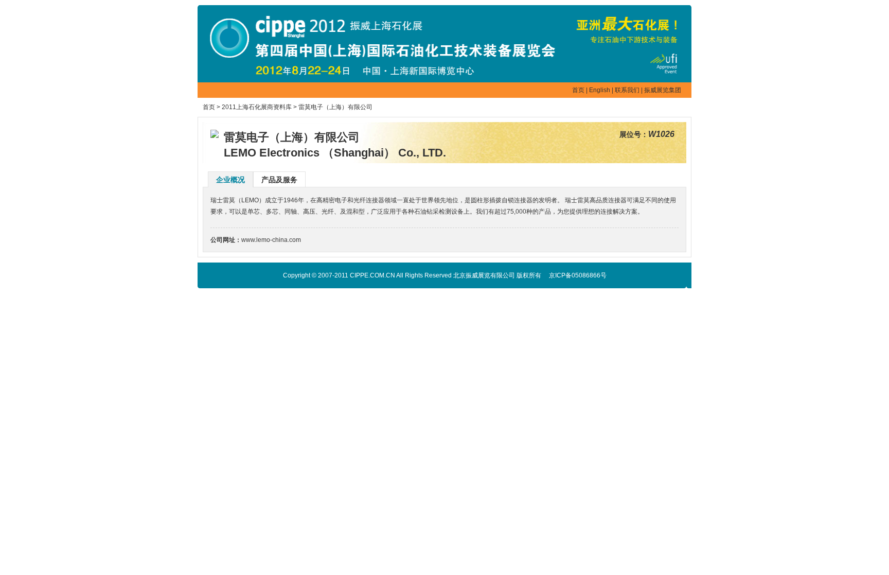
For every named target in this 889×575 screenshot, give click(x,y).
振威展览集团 (662, 90)
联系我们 (627, 90)
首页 (578, 90)
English (599, 90)
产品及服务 (279, 180)
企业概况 (230, 180)
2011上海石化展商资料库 (257, 107)
